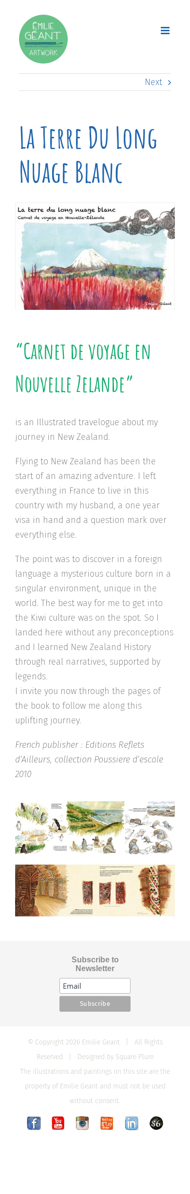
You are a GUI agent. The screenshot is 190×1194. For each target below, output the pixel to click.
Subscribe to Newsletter (95, 964)
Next (153, 82)
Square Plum (134, 1057)
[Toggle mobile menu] (166, 30)
